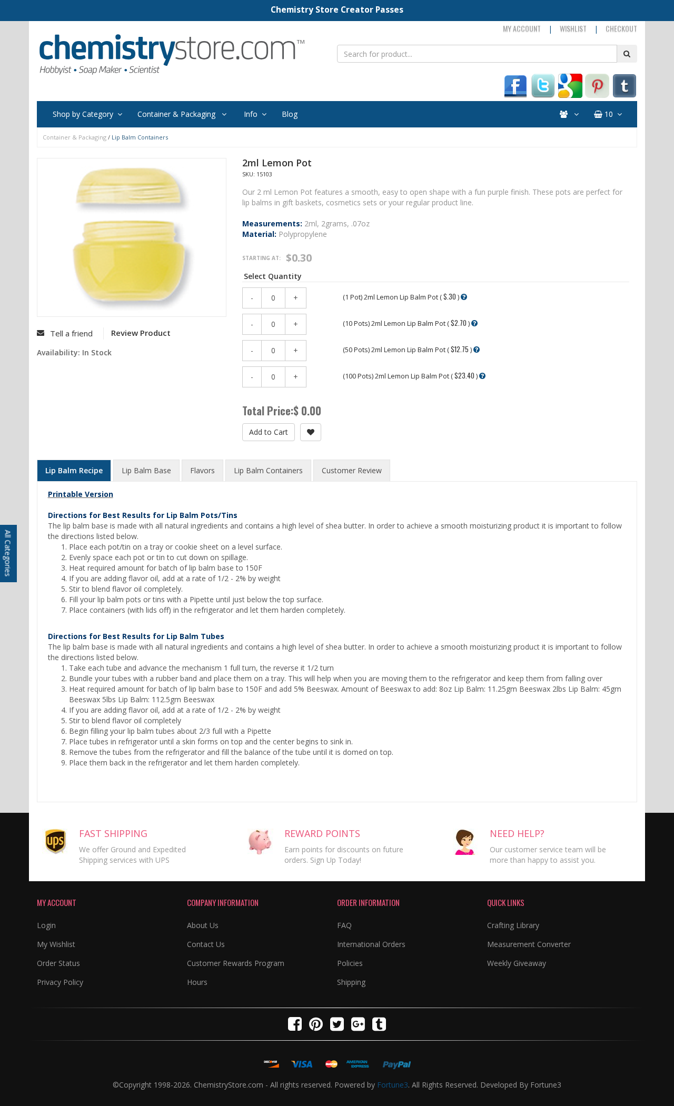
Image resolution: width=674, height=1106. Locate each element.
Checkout (621, 28)
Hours (197, 982)
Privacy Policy (60, 982)
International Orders (371, 944)
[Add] (310, 432)
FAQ (344, 925)
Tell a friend (71, 333)
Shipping (351, 982)
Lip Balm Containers (140, 137)
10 (607, 114)
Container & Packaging (177, 114)
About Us (203, 925)
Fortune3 (392, 1085)
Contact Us (206, 944)
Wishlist (573, 28)
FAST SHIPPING (113, 833)
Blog (290, 114)
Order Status (58, 963)
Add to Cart (268, 432)
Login (46, 925)
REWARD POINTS (322, 833)
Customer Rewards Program (235, 963)
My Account (522, 28)
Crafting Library (513, 925)
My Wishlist (56, 944)
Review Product (141, 332)
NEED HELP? (517, 833)
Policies (350, 963)
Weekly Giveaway (516, 963)
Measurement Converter (529, 944)
